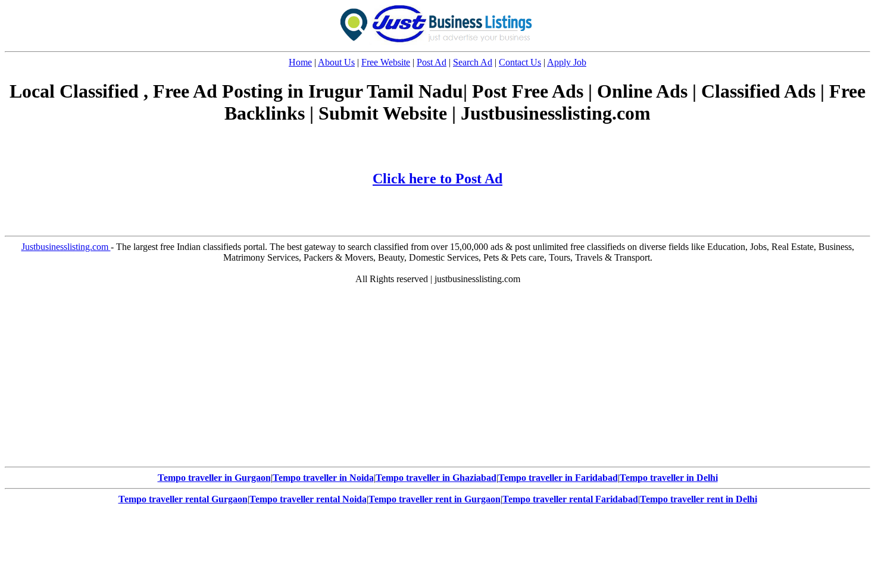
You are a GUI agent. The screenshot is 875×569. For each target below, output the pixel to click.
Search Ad (472, 62)
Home (300, 62)
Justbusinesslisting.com (66, 247)
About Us (336, 62)
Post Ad (431, 62)
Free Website (385, 62)
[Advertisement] (437, 378)
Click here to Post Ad (437, 178)
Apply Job (566, 62)
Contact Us (520, 62)
